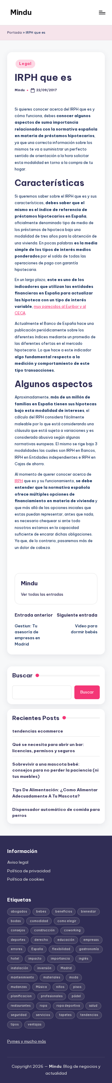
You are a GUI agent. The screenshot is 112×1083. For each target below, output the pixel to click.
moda (73, 977)
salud (93, 1006)
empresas (91, 940)
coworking (72, 930)
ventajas (34, 1024)
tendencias (89, 1015)
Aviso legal (17, 862)
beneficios (63, 911)
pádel (76, 996)
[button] (42, 594)
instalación (19, 968)
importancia (60, 959)
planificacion (21, 996)
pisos (77, 987)
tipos (15, 1024)
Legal (25, 63)
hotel (15, 959)
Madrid (66, 968)
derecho (41, 940)
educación (65, 940)
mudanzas (19, 987)
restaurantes (20, 1006)
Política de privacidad (28, 870)
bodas (16, 921)
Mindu (21, 12)
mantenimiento (22, 977)
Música (41, 987)
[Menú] (102, 12)
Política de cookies (25, 879)
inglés (83, 959)
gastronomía (89, 949)
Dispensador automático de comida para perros (56, 812)
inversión (44, 968)
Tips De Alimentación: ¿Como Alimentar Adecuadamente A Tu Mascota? (55, 792)
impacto (35, 959)
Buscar (22, 675)
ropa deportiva (68, 1006)
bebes (41, 911)
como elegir (66, 921)
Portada (14, 32)
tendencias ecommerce (37, 731)
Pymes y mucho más (26, 1041)
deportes (18, 940)
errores (16, 949)
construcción (44, 930)
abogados (19, 911)
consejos (18, 930)
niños (60, 987)
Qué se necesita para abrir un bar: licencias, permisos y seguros (48, 747)
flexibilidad (61, 949)
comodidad (39, 921)
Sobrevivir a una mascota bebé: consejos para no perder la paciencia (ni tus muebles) (55, 770)
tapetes (65, 1015)
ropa (43, 1006)
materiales (51, 977)
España (37, 949)
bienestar (88, 911)
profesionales (51, 996)
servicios (43, 1015)
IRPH (19, 480)
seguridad (19, 1015)
